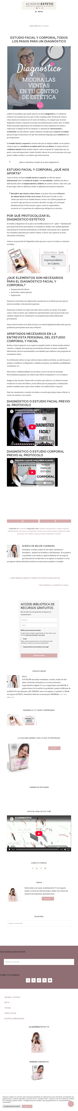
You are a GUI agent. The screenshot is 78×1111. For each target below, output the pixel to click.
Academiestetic (39, 6)
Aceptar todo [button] (27, 1106)
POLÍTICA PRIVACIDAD (14, 1018)
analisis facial (13, 531)
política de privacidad (31, 635)
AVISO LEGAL (10, 1013)
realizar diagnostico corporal (50, 534)
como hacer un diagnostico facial (30, 531)
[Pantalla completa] (68, 849)
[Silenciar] (65, 849)
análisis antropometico (48, 528)
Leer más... (55, 749)
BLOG (7, 1002)
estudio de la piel (64, 531)
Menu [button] (40, 11)
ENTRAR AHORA (39, 655)
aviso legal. (42, 635)
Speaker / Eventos (12, 997)
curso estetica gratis (50, 531)
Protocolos (23, 528)
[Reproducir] (10, 849)
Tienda (8, 1008)
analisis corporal (63, 528)
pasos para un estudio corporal (28, 534)
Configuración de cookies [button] (12, 1106)
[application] (39, 833)
